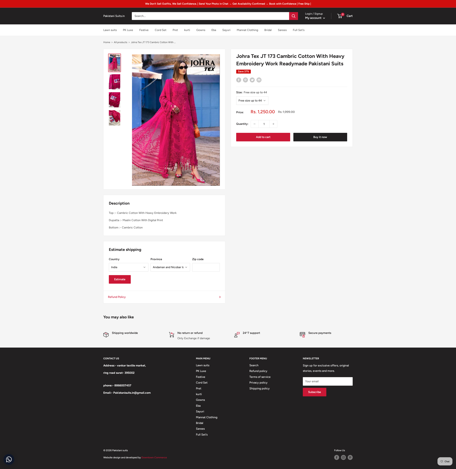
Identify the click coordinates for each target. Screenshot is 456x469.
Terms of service (260, 377)
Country (114, 259)
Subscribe (314, 392)
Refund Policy (117, 297)
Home (106, 42)
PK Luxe (128, 30)
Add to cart (263, 137)
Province (156, 259)
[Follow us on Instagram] (343, 457)
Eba (213, 30)
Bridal (268, 30)
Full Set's (298, 30)
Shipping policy (259, 388)
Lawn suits (110, 30)
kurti (187, 30)
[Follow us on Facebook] (336, 457)
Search (253, 365)
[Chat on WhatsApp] (9, 459)
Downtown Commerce (154, 457)
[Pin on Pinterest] (245, 79)
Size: (251, 92)
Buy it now (320, 137)
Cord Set (160, 30)
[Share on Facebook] (238, 79)
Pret (175, 30)
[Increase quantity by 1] (273, 124)
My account (313, 18)
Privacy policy (258, 382)
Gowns (200, 30)
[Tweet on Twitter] (252, 79)
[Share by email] (258, 79)
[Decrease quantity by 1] (254, 124)
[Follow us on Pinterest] (350, 457)
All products (120, 42)
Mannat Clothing (247, 30)
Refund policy (258, 371)
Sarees (282, 30)
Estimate (119, 279)
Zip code (198, 259)
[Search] (293, 16)
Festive (144, 30)
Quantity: (242, 124)
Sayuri (226, 30)
